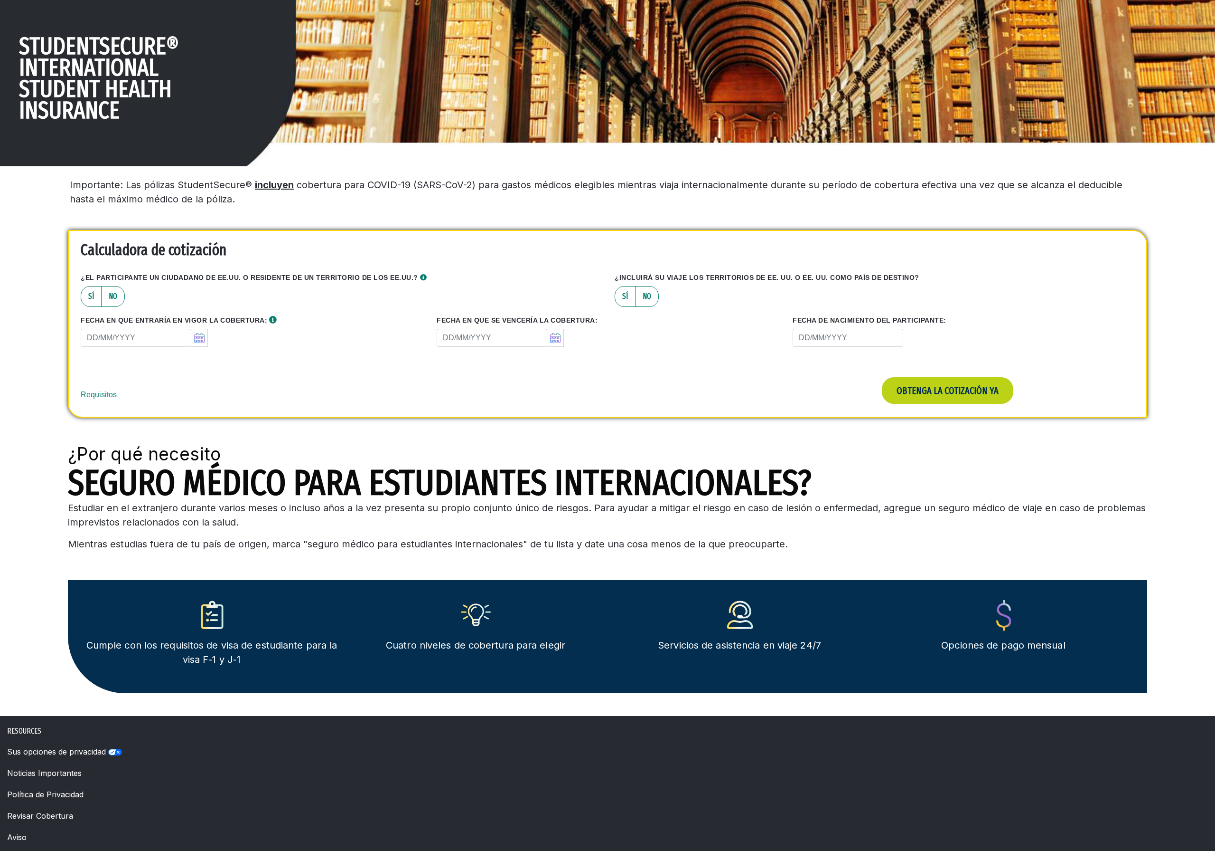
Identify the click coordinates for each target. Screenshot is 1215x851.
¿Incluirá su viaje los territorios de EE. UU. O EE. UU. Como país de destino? (767, 277)
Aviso (17, 837)
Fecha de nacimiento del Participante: (869, 320)
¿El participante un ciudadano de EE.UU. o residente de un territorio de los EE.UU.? (250, 277)
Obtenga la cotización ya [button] (948, 390)
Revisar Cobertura (40, 816)
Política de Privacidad (45, 794)
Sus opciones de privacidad (57, 751)
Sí (91, 296)
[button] (423, 277)
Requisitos (99, 395)
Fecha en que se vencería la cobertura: (517, 320)
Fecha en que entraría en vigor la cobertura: (174, 320)
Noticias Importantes (44, 773)
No (113, 296)
